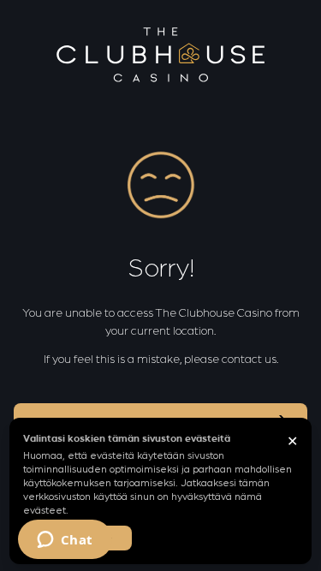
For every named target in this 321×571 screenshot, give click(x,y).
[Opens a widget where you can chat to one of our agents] (64, 541)
